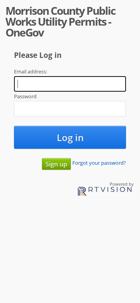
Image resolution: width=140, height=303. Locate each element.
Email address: (30, 71)
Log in (70, 137)
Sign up (56, 164)
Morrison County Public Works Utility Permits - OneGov (60, 21)
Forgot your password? (99, 162)
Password (25, 96)
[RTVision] (104, 192)
